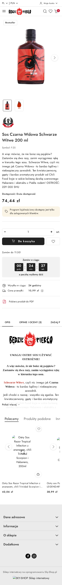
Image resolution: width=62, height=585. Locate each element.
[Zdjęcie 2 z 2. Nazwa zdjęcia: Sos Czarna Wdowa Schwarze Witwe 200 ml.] (19, 105)
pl (3, 3)
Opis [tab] (7, 322)
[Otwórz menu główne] (4, 11)
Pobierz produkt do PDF (21, 301)
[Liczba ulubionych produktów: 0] (50, 11)
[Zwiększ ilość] (51, 232)
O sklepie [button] (10, 535)
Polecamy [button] (12, 418)
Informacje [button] (10, 526)
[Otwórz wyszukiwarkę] (45, 11)
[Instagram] (34, 556)
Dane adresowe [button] (14, 517)
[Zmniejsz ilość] (4, 232)
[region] (31, 267)
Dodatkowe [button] (11, 544)
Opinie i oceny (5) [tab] (30, 322)
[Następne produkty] (53, 447)
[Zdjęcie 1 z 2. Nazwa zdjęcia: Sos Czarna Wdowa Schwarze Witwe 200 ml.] (7, 105)
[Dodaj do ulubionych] (53, 241)
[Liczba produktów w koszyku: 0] (56, 11)
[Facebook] (27, 556)
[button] (55, 58)
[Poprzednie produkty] (9, 447)
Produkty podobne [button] (37, 418)
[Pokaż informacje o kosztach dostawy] (42, 291)
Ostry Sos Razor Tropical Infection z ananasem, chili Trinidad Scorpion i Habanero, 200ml (21, 484)
